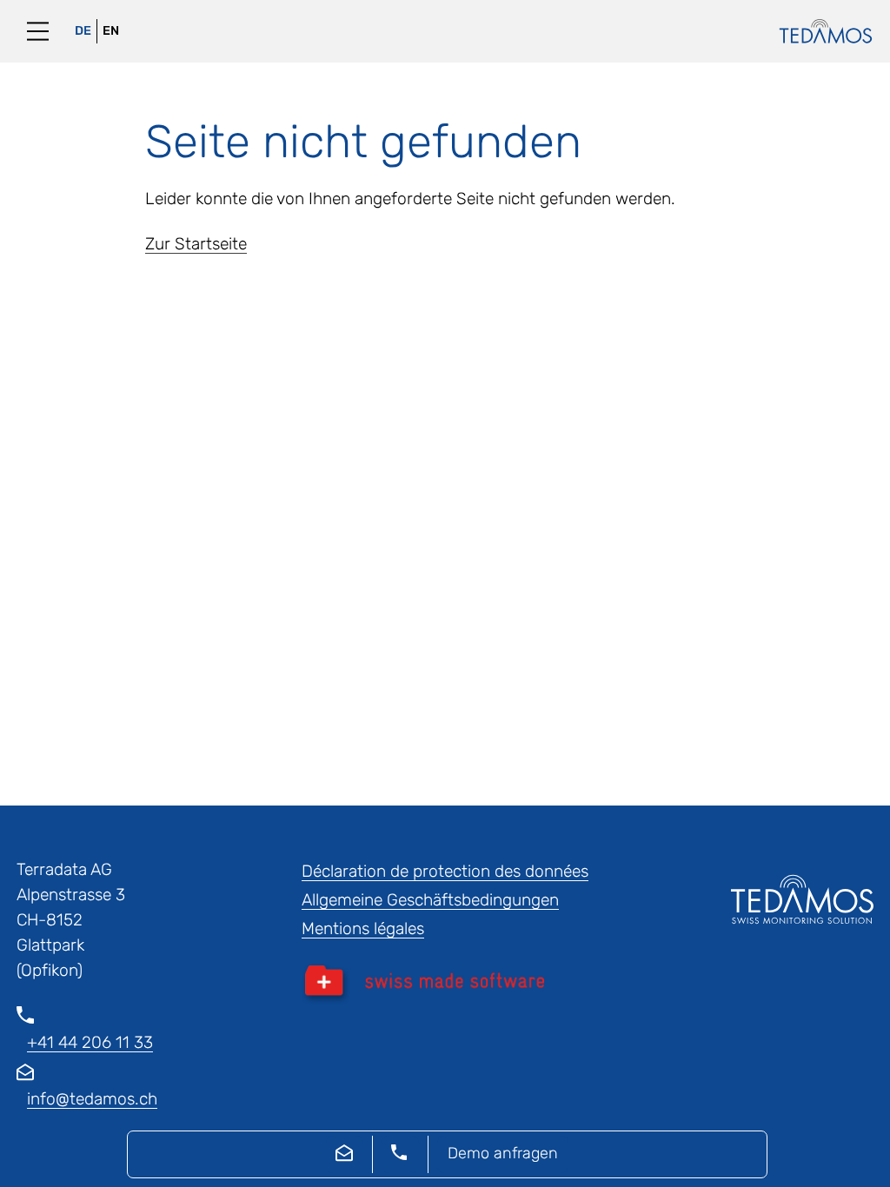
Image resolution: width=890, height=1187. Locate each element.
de (83, 30)
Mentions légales (363, 928)
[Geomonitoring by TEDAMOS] (816, 31)
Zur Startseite (196, 244)
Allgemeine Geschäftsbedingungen (430, 900)
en (111, 30)
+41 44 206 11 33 (90, 1042)
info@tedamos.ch (92, 1099)
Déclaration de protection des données (445, 871)
